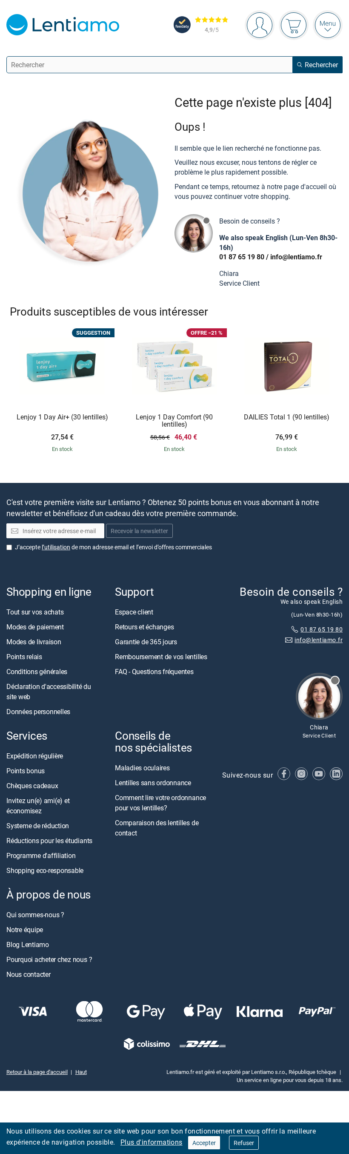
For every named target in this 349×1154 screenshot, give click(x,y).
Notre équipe (24, 929)
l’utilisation (56, 547)
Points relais (24, 656)
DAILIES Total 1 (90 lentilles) (286, 417)
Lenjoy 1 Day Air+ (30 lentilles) (62, 417)
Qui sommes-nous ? (35, 914)
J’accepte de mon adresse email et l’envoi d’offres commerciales (113, 547)
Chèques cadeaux (32, 785)
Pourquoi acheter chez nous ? (49, 959)
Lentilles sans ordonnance (153, 782)
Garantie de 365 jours (146, 641)
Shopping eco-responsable (44, 870)
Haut (81, 1072)
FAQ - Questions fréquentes (154, 671)
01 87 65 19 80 (241, 256)
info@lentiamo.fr (296, 256)
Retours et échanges (144, 627)
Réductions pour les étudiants (49, 840)
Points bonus (25, 770)
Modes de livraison (33, 641)
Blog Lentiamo (27, 944)
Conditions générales (36, 671)
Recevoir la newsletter (139, 531)
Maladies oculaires (142, 767)
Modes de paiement (35, 627)
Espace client (134, 612)
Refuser (244, 1143)
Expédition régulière (34, 756)
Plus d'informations (151, 1142)
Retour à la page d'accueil (37, 1072)
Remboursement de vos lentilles (161, 656)
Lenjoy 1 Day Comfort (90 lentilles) (174, 420)
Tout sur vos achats (34, 612)
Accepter (204, 1143)
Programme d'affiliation (40, 855)
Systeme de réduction (37, 825)
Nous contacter (28, 974)
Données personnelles (38, 711)
